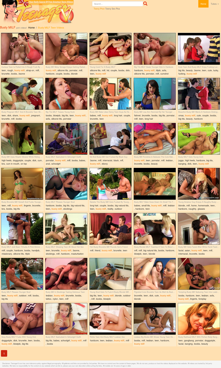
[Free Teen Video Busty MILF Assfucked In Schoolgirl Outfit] (66, 139)
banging (182, 163)
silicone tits (63, 70)
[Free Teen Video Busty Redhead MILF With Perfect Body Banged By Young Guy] (199, 319)
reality (110, 208)
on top (24, 163)
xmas (181, 115)
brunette (6, 73)
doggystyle (18, 160)
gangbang (189, 340)
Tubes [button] (214, 3)
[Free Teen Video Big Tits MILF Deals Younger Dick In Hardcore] (155, 49)
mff (121, 160)
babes (93, 115)
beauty (189, 70)
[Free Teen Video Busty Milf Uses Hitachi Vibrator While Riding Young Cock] (22, 139)
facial (180, 250)
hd (108, 70)
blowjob (56, 115)
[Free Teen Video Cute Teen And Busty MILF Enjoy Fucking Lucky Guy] (199, 49)
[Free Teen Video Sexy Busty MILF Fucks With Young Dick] (22, 319)
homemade (203, 205)
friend (97, 250)
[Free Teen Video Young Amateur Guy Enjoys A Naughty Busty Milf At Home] (199, 184)
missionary (7, 253)
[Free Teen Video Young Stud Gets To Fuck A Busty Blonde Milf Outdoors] (110, 274)
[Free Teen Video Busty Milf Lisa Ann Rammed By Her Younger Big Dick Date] (155, 94)
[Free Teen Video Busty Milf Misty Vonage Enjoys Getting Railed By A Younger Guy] (66, 49)
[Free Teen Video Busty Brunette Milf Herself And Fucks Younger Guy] (22, 184)
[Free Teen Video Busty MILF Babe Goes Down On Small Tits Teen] (155, 184)
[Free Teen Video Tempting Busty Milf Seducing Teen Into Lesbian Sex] (199, 274)
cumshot (164, 73)
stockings (67, 208)
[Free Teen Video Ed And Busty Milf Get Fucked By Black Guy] (110, 139)
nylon (55, 298)
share (15, 115)
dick (128, 70)
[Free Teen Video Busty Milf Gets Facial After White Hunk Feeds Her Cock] (199, 229)
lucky (215, 70)
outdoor (118, 208)
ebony (105, 163)
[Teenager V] (46, 12)
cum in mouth (12, 163)
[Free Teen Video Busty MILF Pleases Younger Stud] (66, 184)
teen (4, 70)
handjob (35, 250)
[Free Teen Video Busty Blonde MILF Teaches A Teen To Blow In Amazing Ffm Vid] (155, 229)
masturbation (77, 253)
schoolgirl (55, 163)
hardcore (50, 73)
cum (40, 160)
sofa (164, 70)
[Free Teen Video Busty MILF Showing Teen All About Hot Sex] (66, 229)
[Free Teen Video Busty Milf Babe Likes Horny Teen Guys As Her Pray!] (110, 94)
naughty (192, 208)
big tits (181, 70)
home (194, 205)
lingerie (27, 205)
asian (187, 250)
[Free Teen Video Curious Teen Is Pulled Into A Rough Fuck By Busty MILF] (22, 49)
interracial (107, 160)
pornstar (73, 70)
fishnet (137, 115)
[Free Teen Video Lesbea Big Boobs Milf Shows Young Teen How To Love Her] (155, 319)
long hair (118, 115)
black (116, 160)
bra (3, 163)
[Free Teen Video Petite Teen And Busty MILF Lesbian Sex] (110, 319)
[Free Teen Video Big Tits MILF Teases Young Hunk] (66, 94)
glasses (201, 208)
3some (21, 73)
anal (48, 163)
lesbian (169, 160)
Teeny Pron (99, 8)
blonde (74, 73)
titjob (158, 70)
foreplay (202, 298)
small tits (146, 205)
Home (203, 3)
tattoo (48, 298)
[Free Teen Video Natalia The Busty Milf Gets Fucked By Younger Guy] (110, 184)
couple (59, 73)
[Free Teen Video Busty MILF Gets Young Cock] (199, 139)
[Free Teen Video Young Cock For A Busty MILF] (110, 49)
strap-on (30, 70)
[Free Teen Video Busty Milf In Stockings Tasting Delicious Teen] (66, 274)
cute (210, 70)
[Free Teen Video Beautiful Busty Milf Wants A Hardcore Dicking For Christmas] (199, 94)
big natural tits (77, 205)
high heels (6, 160)
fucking (181, 73)
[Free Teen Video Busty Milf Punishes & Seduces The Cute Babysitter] (155, 139)
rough (10, 70)
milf (37, 70)
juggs (181, 160)
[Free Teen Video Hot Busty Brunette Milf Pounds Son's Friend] (110, 229)
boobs (14, 73)
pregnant (35, 115)
